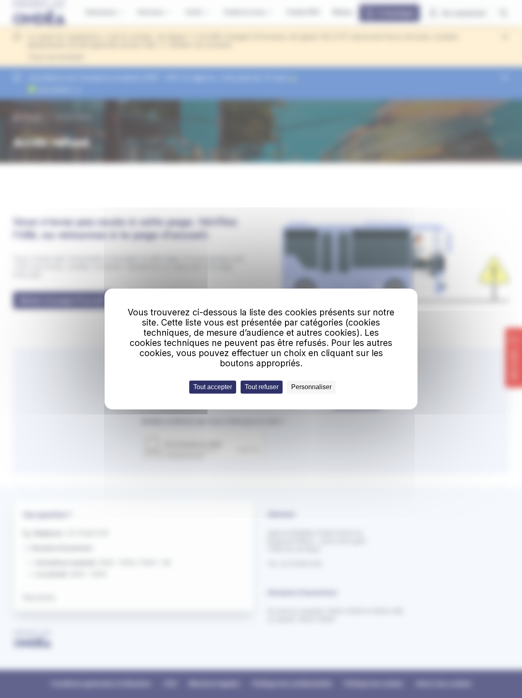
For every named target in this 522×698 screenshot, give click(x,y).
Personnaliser (311, 386)
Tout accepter (212, 386)
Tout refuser (262, 386)
